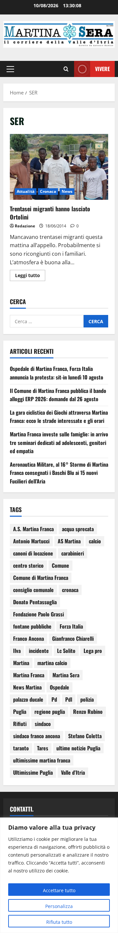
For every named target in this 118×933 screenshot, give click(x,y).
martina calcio (52, 663)
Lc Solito (66, 651)
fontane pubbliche (32, 626)
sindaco (43, 724)
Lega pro (93, 651)
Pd (54, 699)
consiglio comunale (33, 590)
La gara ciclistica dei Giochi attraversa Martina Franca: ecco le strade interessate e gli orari (59, 416)
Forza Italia (71, 626)
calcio (95, 541)
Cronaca (48, 191)
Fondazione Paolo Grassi (38, 614)
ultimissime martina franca (41, 760)
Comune (60, 565)
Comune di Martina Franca (40, 578)
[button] (10, 69)
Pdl (68, 699)
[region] (59, 875)
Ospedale (59, 687)
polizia (87, 699)
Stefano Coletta (85, 736)
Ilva (17, 651)
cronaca (70, 590)
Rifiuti (20, 724)
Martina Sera (65, 675)
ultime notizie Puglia (78, 748)
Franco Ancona (28, 638)
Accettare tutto (59, 890)
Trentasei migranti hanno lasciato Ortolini (59, 167)
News (67, 191)
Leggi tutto (30, 274)
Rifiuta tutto (59, 922)
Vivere (102, 68)
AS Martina (69, 541)
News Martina (27, 687)
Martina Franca (28, 675)
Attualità (25, 191)
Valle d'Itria (73, 772)
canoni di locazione (33, 553)
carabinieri (72, 553)
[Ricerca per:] (47, 321)
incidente (39, 651)
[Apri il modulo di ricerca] (66, 69)
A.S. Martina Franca (33, 529)
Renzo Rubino (88, 711)
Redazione (25, 226)
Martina (21, 663)
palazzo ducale (28, 699)
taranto (21, 748)
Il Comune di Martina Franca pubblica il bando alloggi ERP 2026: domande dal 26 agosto (58, 395)
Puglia (19, 711)
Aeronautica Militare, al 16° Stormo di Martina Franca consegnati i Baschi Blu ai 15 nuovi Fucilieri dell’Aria (59, 472)
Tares (42, 748)
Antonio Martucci (31, 541)
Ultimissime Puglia (33, 772)
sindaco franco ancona (36, 736)
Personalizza (59, 906)
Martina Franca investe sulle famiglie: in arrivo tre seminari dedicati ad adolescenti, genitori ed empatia (59, 442)
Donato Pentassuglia (35, 602)
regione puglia (49, 711)
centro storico (28, 565)
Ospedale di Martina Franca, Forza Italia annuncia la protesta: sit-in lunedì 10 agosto (56, 373)
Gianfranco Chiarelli (73, 638)
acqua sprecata (78, 529)
